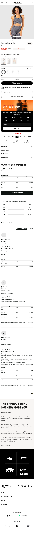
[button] (14, 393)
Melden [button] (20, 271)
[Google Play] (23, 516)
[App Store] (11, 516)
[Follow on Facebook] (18, 486)
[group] (17, 169)
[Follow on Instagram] (22, 486)
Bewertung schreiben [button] (17, 192)
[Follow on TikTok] (28, 486)
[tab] (21, 228)
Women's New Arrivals (6, 40)
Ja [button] (17, 271)
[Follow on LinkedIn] (32, 486)
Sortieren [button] (3, 222)
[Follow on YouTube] (25, 486)
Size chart (30, 68)
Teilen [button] (24, 271)
